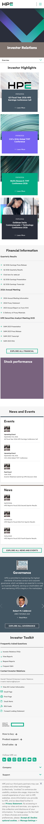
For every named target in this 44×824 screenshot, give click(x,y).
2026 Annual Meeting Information (15, 298)
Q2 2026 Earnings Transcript (13, 284)
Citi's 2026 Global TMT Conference (15, 458)
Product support (10, 739)
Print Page (8, 696)
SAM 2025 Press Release (12, 331)
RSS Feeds (8, 706)
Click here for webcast (11, 274)
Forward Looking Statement (14, 711)
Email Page (8, 691)
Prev (1, 606)
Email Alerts (8, 701)
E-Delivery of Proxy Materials (14, 312)
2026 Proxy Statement (11, 303)
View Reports (8, 656)
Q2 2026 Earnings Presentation (14, 279)
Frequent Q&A (8, 666)
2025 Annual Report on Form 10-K (16, 308)
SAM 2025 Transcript (11, 336)
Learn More (21, 107)
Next (43, 606)
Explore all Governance (22, 625)
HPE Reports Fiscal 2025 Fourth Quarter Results (20, 538)
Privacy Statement (14, 803)
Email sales (7, 744)
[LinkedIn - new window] (4, 759)
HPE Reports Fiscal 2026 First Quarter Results (19, 522)
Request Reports (9, 661)
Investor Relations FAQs (11, 651)
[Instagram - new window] (14, 759)
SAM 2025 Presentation (12, 326)
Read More (23, 617)
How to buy (8, 734)
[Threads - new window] (19, 759)
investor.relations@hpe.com (10, 681)
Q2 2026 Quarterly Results (13, 270)
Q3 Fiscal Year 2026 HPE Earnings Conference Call (21, 439)
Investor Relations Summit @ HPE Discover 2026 (20, 477)
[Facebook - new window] (24, 759)
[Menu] (40, 4)
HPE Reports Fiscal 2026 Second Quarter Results (20, 505)
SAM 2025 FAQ (9, 341)
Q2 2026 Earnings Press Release (15, 265)
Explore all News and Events (22, 550)
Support (6, 775)
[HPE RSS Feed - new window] (34, 759)
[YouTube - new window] (29, 759)
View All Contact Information (13, 687)
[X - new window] (9, 759)
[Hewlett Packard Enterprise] (7, 4)
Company (7, 767)
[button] (41, 783)
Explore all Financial (22, 351)
